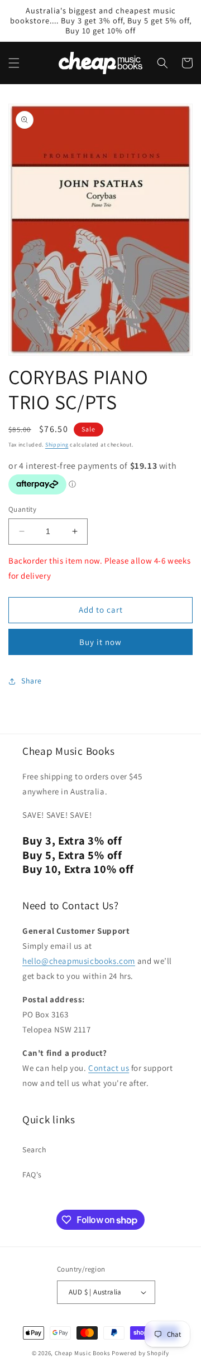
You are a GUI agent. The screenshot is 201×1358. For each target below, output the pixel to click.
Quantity (22, 509)
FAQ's (32, 1175)
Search (34, 1149)
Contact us (108, 1068)
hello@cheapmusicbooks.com (78, 961)
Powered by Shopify (140, 1353)
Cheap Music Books (83, 1353)
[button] (14, 63)
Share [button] (31, 681)
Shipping (57, 444)
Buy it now (100, 642)
